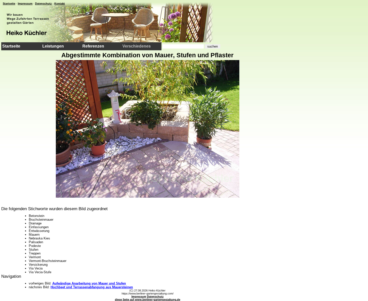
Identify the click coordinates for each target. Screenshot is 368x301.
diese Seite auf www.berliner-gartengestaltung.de (147, 299)
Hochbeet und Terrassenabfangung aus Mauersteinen (92, 287)
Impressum (25, 3)
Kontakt (59, 3)
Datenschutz (43, 3)
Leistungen (53, 46)
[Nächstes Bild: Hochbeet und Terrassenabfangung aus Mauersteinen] (147, 196)
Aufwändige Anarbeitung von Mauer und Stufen (89, 283)
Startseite (9, 3)
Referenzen (93, 46)
